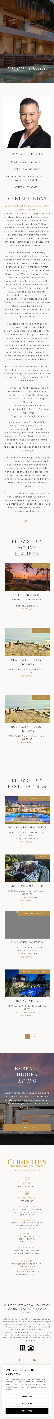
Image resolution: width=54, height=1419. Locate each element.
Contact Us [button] (27, 1127)
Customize (27, 1404)
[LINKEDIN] (34, 1360)
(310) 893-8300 (27, 1215)
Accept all (27, 1411)
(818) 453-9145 (27, 1242)
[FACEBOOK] (19, 1360)
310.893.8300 (27, 1201)
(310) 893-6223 (27, 1228)
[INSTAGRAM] (25, 521)
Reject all (27, 1396)
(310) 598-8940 (30, 169)
